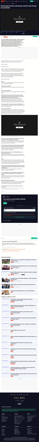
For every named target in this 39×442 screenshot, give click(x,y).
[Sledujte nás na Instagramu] (17, 400)
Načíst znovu (19, 127)
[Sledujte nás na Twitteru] (19, 400)
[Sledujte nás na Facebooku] (16, 400)
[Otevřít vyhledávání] (36, 1)
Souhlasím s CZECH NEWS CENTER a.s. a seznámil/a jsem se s (19, 214)
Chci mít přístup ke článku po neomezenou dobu (10, 212)
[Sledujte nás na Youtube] (22, 400)
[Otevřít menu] (37, 1)
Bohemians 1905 (22, 249)
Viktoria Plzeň (9, 249)
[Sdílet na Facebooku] (1, 238)
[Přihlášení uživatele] (34, 1)
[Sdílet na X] (3, 238)
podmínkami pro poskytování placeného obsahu (13, 214)
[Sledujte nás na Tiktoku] (21, 400)
